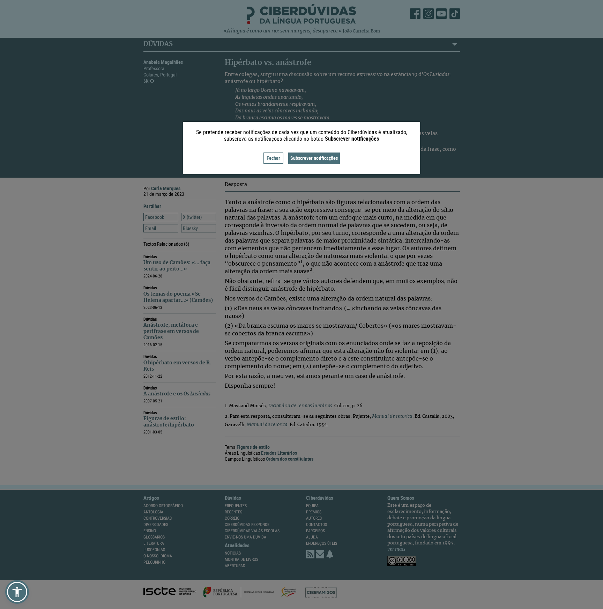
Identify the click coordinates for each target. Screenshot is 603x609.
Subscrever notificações (314, 158)
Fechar (273, 158)
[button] (17, 592)
